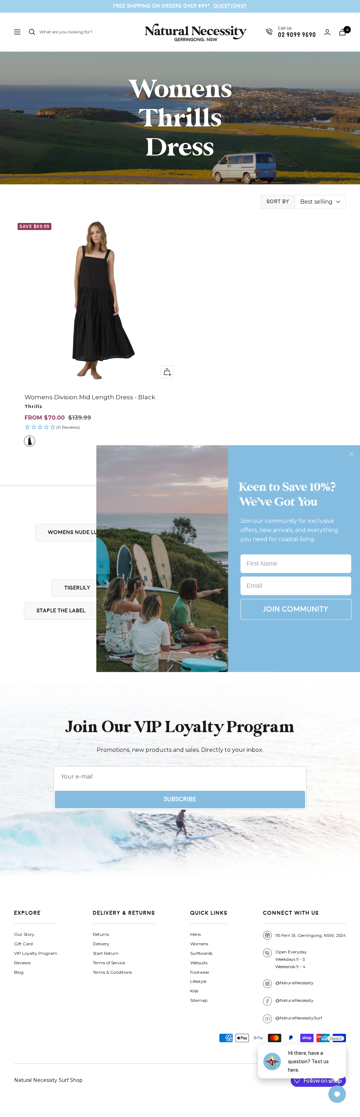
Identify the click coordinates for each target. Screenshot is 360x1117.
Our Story (24, 934)
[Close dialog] (351, 453)
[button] (96, 428)
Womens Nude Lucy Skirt (84, 532)
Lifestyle (198, 981)
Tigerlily (77, 588)
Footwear (200, 972)
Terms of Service (109, 962)
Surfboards (201, 953)
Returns (101, 934)
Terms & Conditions (112, 972)
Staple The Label (61, 611)
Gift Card (23, 943)
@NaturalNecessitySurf (298, 1017)
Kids (194, 990)
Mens (195, 934)
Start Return (105, 953)
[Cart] (342, 32)
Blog (19, 972)
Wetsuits (198, 962)
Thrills (33, 406)
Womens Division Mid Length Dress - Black (90, 397)
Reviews (22, 962)
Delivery (101, 943)
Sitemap (198, 1000)
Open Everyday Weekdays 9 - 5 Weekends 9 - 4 (291, 959)
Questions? (230, 6)
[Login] (327, 32)
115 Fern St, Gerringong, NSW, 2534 (310, 935)
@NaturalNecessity (294, 982)
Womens (199, 943)
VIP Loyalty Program (35, 953)
